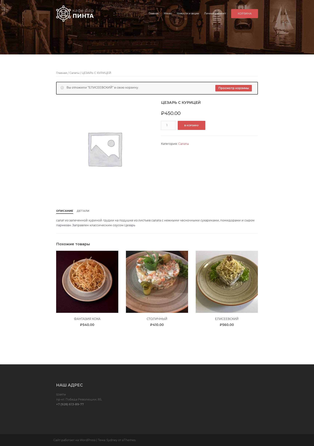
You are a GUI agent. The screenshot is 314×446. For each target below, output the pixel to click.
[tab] (64, 210)
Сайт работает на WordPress (74, 440)
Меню (168, 13)
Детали (83, 210)
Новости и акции (188, 13)
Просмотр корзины (233, 88)
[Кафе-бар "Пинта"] (75, 13)
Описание (64, 210)
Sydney (111, 440)
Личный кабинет (215, 13)
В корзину (191, 125)
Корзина (244, 13)
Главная (154, 13)
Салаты (74, 73)
